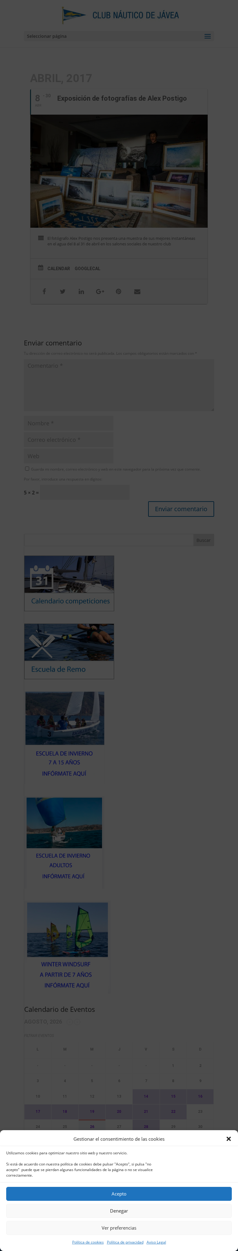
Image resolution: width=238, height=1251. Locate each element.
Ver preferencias (119, 1228)
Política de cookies (88, 1242)
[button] (229, 1139)
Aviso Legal (156, 1242)
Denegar (119, 1211)
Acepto (119, 1194)
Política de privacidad (125, 1242)
